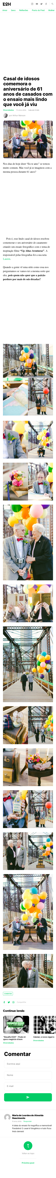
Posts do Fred (38, 10)
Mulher (51, 10)
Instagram (32, 3)
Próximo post (28, 1163)
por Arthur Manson (17, 115)
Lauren (6, 258)
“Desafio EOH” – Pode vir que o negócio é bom (14, 1038)
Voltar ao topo (28, 1153)
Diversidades (8, 110)
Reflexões (23, 10)
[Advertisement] (28, 44)
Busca (51, 3)
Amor (4, 10)
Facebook (46, 3)
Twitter (41, 3)
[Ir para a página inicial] (7, 4)
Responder (28, 1121)
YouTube (37, 3)
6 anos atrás (17, 1121)
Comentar (8, 993)
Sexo (13, 10)
